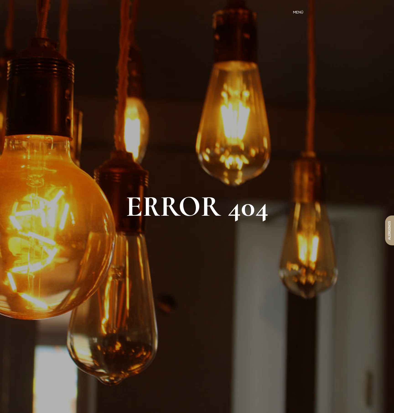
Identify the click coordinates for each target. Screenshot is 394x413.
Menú (298, 12)
